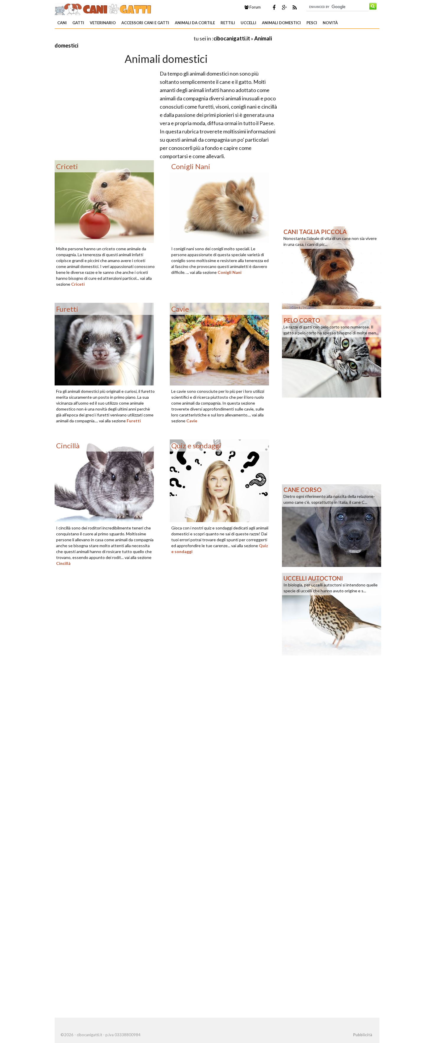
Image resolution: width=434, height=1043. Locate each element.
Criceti (78, 284)
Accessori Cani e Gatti (145, 22)
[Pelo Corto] (331, 355)
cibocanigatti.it (231, 38)
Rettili (228, 22)
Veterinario (103, 22)
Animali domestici (281, 22)
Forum (255, 7)
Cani (62, 22)
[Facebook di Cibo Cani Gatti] (274, 7)
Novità (330, 22)
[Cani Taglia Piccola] (331, 267)
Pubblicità (362, 1034)
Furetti (134, 420)
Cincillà (63, 563)
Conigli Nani (230, 272)
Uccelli (248, 22)
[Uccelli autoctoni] (331, 613)
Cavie (191, 420)
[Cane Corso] (331, 525)
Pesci (311, 22)
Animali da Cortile (195, 22)
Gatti (78, 22)
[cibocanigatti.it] (103, 8)
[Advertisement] (124, 38)
